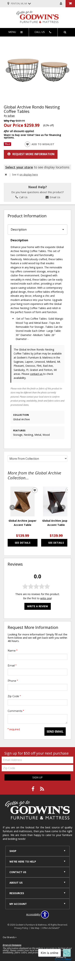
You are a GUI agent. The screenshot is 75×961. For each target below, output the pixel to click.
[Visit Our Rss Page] (42, 789)
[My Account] (61, 3)
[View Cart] (70, 3)
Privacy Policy (21, 928)
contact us (36, 374)
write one (45, 598)
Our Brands (10, 937)
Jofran (11, 115)
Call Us (23, 197)
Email (12, 665)
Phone (13, 680)
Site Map (35, 928)
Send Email (55, 732)
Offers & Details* (51, 928)
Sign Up (37, 777)
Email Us (54, 197)
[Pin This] (7, 145)
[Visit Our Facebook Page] (33, 789)
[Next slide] (63, 507)
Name (12, 650)
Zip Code (14, 696)
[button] (66, 70)
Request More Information (33, 154)
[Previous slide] (12, 507)
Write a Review (37, 606)
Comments (16, 711)
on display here (28, 174)
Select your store (19, 167)
